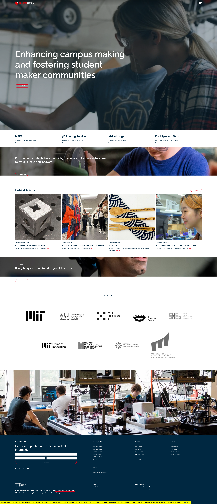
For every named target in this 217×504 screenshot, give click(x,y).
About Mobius (174, 446)
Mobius (185, 3)
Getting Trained (97, 454)
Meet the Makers (97, 449)
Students (174, 3)
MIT (201, 502)
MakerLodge (137, 449)
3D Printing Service (98, 456)
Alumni (179, 3)
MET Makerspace (97, 446)
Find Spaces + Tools (139, 454)
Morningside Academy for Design (65, 490)
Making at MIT (166, 3)
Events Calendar (139, 460)
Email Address (19, 454)
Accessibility (195, 502)
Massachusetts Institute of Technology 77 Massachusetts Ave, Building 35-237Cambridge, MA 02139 (143, 489)
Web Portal (174, 449)
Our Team (95, 459)
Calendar (191, 3)
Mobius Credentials (175, 454)
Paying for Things (175, 451)
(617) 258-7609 (96, 486)
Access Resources (97, 451)
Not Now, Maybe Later (204, 499)
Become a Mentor (138, 451)
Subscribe (47, 462)
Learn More (22, 174)
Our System (96, 444)
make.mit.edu (187, 502)
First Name (18, 458)
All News (196, 190)
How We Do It (23, 86)
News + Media (138, 463)
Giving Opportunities (98, 469)
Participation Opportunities (100, 472)
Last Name (49, 458)
